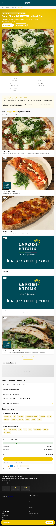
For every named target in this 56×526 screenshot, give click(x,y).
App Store (5, 482)
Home (3, 7)
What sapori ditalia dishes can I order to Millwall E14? (16, 398)
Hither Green (20, 416)
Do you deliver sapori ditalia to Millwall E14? (14, 385)
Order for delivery (7, 25)
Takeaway (8, 7)
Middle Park (20, 419)
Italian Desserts (37, 429)
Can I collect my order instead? (11, 394)
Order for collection (21, 25)
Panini (30, 429)
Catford (33, 419)
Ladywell (27, 419)
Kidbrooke (6, 419)
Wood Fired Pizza (12, 429)
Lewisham (13, 419)
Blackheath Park (7, 416)
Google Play (11, 482)
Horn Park (49, 416)
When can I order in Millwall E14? (11, 389)
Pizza (5, 429)
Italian (20, 429)
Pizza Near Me (7, 432)
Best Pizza (45, 429)
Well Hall (39, 419)
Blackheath (42, 416)
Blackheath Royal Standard (31, 416)
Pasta (25, 429)
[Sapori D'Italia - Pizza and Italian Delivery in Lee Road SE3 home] (28, 3)
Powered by (4, 496)
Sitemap (30, 515)
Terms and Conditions (33, 513)
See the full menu (28, 357)
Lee (14, 416)
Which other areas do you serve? (11, 403)
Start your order (28, 459)
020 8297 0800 (14, 89)
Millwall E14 (13, 7)
